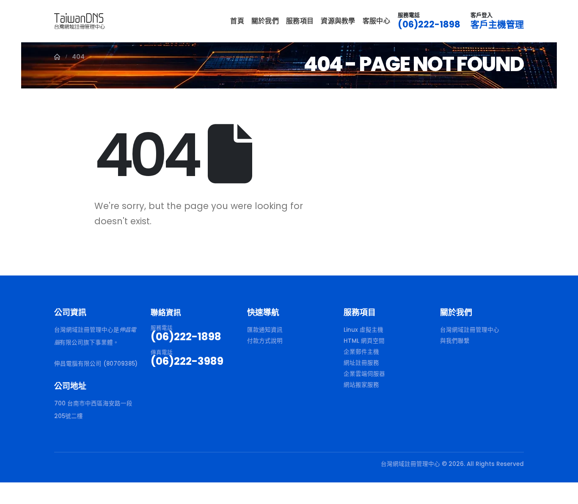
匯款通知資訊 (265, 330)
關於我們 (265, 21)
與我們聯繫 (455, 341)
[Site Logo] (79, 21)
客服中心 (376, 21)
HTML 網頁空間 (364, 341)
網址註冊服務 (361, 363)
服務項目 (300, 21)
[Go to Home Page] (57, 57)
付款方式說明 (265, 341)
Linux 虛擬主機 (363, 330)
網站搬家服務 (361, 385)
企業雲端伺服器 (364, 374)
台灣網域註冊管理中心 (469, 330)
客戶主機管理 (497, 24)
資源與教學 (338, 21)
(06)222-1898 (429, 24)
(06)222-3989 (187, 361)
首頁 (237, 21)
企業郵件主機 (361, 352)
